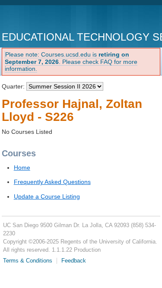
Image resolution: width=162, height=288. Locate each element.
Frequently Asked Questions (52, 181)
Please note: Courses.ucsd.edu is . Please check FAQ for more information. (71, 62)
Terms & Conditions (27, 261)
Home (22, 167)
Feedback (73, 261)
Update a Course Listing (47, 196)
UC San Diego (51, 19)
